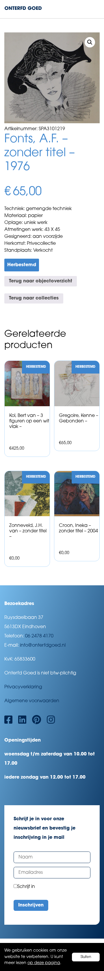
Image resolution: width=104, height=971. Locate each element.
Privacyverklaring (23, 687)
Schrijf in (26, 886)
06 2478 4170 (39, 636)
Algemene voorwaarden (31, 701)
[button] (90, 42)
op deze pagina (43, 963)
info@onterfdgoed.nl (43, 645)
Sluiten (86, 957)
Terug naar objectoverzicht (40, 281)
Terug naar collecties (34, 298)
